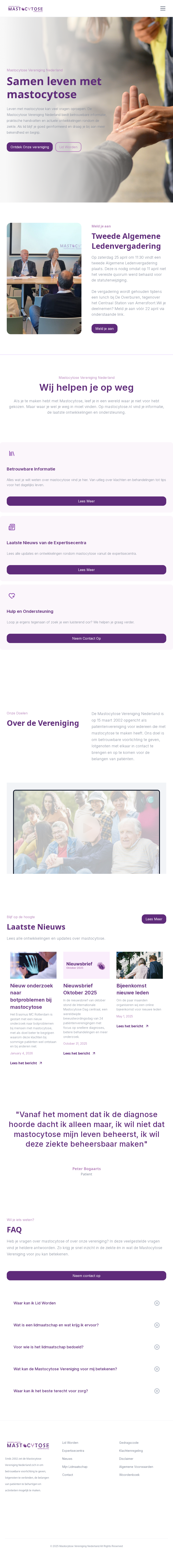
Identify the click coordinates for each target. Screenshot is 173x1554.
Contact (67, 1475)
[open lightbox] (86, 828)
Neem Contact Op (86, 638)
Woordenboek (129, 1475)
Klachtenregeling (131, 1450)
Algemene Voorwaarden (136, 1466)
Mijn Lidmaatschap (75, 1466)
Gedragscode (129, 1442)
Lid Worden (70, 1442)
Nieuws (67, 1458)
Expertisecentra (73, 1450)
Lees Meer (86, 501)
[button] (162, 8)
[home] (25, 8)
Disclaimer (126, 1458)
